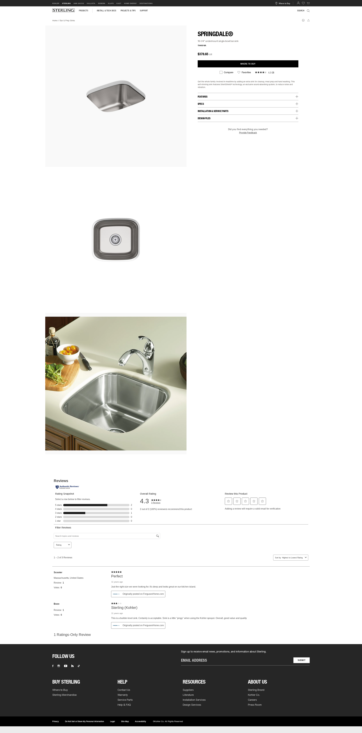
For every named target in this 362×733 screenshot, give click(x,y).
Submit (301, 660)
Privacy (55, 721)
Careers (252, 700)
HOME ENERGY (130, 3)
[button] (298, 3)
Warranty (123, 695)
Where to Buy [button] (284, 3)
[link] (308, 3)
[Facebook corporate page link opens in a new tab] (52, 665)
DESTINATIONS (146, 3)
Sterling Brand (256, 690)
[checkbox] (226, 72)
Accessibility (140, 721)
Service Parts (125, 700)
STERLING (66, 3)
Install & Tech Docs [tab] (106, 10)
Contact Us (124, 690)
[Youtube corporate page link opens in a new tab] (65, 665)
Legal (112, 721)
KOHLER (55, 3)
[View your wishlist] (303, 3)
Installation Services (194, 700)
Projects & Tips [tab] (128, 10)
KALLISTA (91, 3)
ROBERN (101, 3)
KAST (119, 3)
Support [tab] (144, 10)
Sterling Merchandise (64, 695)
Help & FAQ (124, 705)
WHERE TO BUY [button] (248, 63)
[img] (63, 10)
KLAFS (111, 3)
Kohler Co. (254, 695)
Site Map (125, 721)
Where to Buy (60, 690)
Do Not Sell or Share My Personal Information (84, 721)
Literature (188, 695)
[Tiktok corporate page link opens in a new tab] (79, 665)
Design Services (192, 705)
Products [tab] (83, 10)
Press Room (255, 705)
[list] (245, 657)
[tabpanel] (181, 19)
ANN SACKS (79, 3)
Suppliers (188, 690)
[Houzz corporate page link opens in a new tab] (72, 665)
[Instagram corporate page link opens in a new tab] (59, 665)
